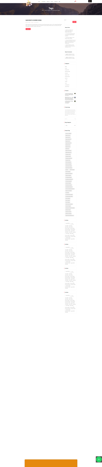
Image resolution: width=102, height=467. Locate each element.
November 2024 (73, 236)
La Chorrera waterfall (68, 181)
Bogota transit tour (67, 114)
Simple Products (67, 76)
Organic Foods (67, 74)
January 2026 (72, 228)
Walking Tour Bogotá (68, 213)
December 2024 (67, 236)
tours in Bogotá (68, 202)
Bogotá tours (67, 148)
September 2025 (67, 230)
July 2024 (66, 240)
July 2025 (66, 232)
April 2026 (66, 275)
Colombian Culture (68, 156)
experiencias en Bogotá (69, 167)
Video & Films (67, 86)
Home (39, 1)
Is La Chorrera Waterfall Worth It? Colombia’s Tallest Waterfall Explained (70, 34)
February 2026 (67, 228)
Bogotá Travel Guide (68, 150)
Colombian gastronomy (69, 158)
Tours (66, 83)
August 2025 (72, 230)
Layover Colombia (70, 114)
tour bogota (67, 192)
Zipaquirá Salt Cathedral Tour (70, 215)
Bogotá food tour (68, 146)
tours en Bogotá (68, 198)
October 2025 (73, 229)
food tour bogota (72, 169)
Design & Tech (67, 69)
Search (74, 21)
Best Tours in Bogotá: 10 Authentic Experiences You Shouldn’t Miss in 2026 (69, 31)
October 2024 (68, 237)
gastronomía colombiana (69, 173)
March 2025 (71, 233)
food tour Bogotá (68, 171)
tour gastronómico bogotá (69, 196)
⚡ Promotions (43, 1)
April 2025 (67, 233)
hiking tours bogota (68, 175)
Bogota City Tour (68, 135)
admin (67, 54)
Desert (66, 68)
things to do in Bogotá (68, 190)
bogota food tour (68, 137)
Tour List (52, 1)
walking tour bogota (68, 211)
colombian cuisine (68, 154)
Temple (66, 81)
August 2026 (67, 223)
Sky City (66, 78)
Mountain (66, 73)
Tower (66, 79)
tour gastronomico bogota (69, 194)
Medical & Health (67, 71)
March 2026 (70, 275)
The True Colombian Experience (70, 188)
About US (48, 1)
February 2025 (67, 235)
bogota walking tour (68, 139)
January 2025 (72, 235)
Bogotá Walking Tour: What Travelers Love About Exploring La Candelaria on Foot (70, 46)
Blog (59, 1)
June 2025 (70, 232)
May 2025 (74, 232)
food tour (67, 169)
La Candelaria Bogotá (68, 177)
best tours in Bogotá (68, 133)
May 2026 (70, 225)
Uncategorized (67, 84)
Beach (66, 66)
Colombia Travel (68, 160)
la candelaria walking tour (69, 179)
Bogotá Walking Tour (68, 152)
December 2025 (67, 229)
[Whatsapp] (99, 459)
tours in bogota (68, 200)
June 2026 (66, 225)
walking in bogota (68, 209)
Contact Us (56, 1)
